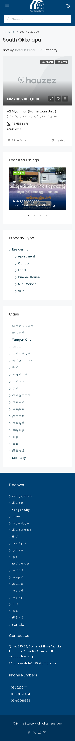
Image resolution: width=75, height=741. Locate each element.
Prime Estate (19, 140)
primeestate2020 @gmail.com (35, 663)
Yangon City (21, 340)
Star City (19, 458)
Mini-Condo (27, 284)
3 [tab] (43, 217)
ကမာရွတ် (18, 423)
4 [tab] (49, 217)
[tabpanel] (37, 188)
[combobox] (29, 50)
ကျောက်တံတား (18, 416)
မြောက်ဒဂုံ (18, 333)
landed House (29, 277)
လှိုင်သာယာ (18, 381)
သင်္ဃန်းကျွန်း (21, 353)
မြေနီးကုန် (18, 451)
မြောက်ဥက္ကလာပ (22, 360)
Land (22, 270)
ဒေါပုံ (15, 367)
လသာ (15, 444)
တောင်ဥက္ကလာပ (22, 326)
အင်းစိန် (18, 402)
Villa (21, 291)
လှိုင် (15, 388)
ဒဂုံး (15, 437)
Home (11, 31)
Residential (20, 249)
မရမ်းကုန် (19, 374)
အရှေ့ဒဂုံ (18, 430)
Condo (23, 263)
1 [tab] (31, 217)
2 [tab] (37, 217)
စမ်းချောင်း (18, 409)
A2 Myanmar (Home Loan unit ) (31, 111)
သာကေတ (16, 346)
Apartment (26, 256)
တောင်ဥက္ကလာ (21, 395)
